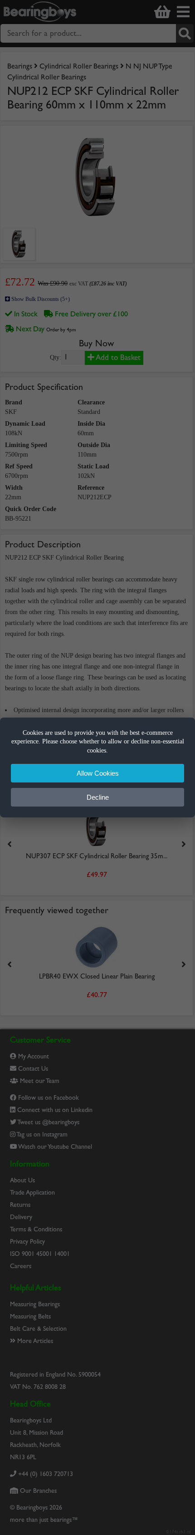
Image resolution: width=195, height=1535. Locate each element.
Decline (98, 797)
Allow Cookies (98, 773)
